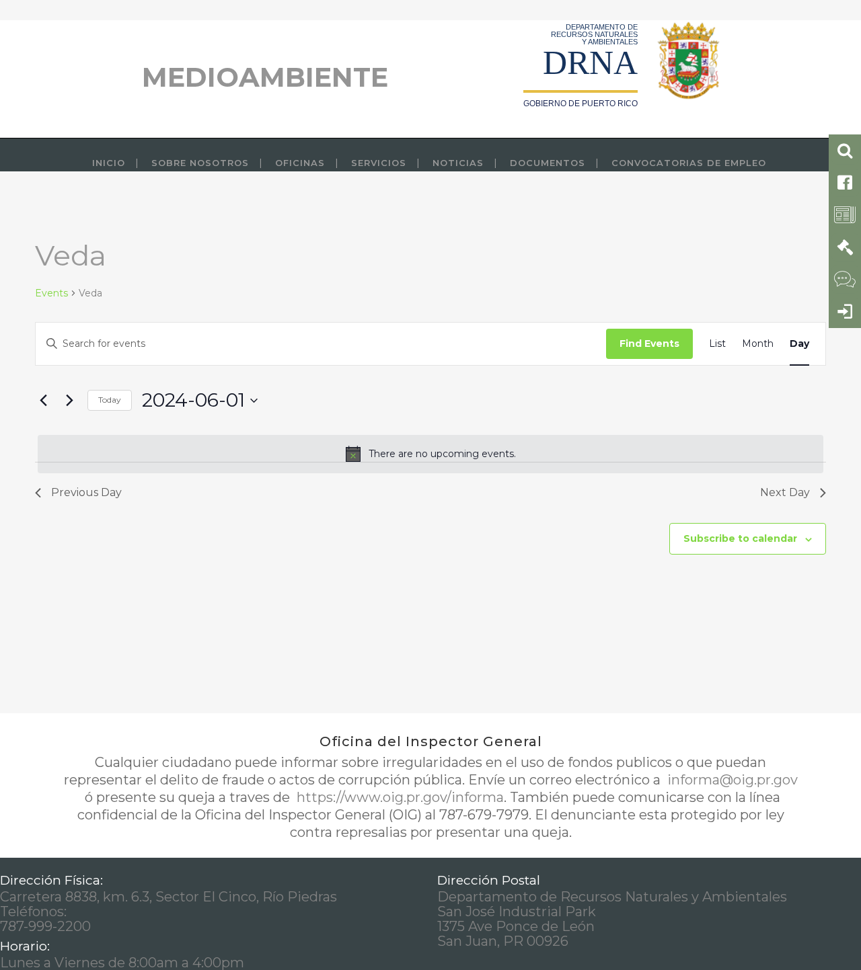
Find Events (649, 343)
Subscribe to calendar (740, 538)
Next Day (785, 492)
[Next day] (69, 401)
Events (51, 293)
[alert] (430, 454)
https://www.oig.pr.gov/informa (398, 797)
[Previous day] (43, 401)
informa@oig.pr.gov (731, 780)
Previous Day (86, 492)
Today (109, 400)
